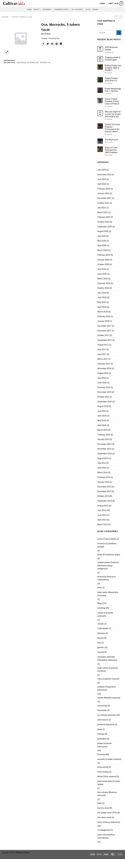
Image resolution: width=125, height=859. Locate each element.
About (36, 9)
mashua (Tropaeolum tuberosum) (106, 688)
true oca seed (103, 808)
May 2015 (101, 420)
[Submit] (118, 32)
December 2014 (104, 444)
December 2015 (104, 392)
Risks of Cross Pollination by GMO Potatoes (111, 150)
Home (29, 9)
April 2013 (101, 520)
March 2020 (102, 250)
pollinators (101, 739)
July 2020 (101, 236)
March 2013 (102, 524)
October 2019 (103, 264)
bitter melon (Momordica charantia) (107, 594)
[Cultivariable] (14, 3)
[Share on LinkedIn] (61, 44)
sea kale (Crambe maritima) (109, 759)
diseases (101, 633)
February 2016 (103, 387)
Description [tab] (9, 62)
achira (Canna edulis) (106, 539)
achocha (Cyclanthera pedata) (106, 545)
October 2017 (103, 335)
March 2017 (102, 359)
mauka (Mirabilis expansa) (108, 698)
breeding (101, 608)
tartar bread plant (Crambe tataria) (108, 782)
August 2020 (102, 231)
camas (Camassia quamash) (105, 614)
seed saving (102, 767)
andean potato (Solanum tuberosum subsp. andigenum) (108, 565)
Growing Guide (61, 9)
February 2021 (103, 217)
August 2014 (102, 458)
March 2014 (102, 472)
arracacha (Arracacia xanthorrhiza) (106, 578)
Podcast (100, 734)
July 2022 (101, 179)
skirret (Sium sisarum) (106, 776)
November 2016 (104, 368)
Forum (95, 9)
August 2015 (102, 406)
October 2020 (103, 222)
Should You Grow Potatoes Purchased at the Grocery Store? (112, 128)
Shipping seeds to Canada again (112, 58)
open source (102, 720)
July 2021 (101, 208)
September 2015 (104, 402)
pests (99, 729)
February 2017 (103, 364)
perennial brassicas (105, 724)
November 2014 (104, 449)
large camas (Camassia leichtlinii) (107, 669)
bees (99, 587)
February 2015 (103, 435)
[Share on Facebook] (43, 44)
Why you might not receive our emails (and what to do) (113, 114)
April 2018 (101, 307)
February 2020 (103, 255)
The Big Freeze (111, 140)
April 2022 (101, 184)
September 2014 (104, 454)
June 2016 (102, 383)
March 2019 (102, 279)
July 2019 (101, 269)
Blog (88, 9)
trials (99, 803)
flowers (100, 638)
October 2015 (103, 397)
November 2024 (104, 175)
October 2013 (103, 496)
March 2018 (102, 312)
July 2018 (101, 293)
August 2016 (102, 373)
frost (99, 643)
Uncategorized (103, 830)
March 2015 (102, 430)
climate (100, 624)
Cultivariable (102, 628)
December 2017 (104, 326)
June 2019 (102, 274)
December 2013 (104, 487)
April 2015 (101, 425)
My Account (77, 9)
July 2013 (101, 510)
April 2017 (101, 354)
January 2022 (103, 193)
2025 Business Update (111, 48)
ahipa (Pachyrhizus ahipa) (108, 555)
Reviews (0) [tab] (45, 62)
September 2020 (104, 227)
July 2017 (101, 350)
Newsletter (102, 710)
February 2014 (103, 477)
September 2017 (104, 340)
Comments (108, 73)
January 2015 (103, 439)
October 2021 (103, 203)
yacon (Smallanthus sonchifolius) (106, 836)
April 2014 (101, 468)
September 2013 (104, 501)
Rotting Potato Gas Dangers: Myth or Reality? (113, 67)
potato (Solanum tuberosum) (104, 745)
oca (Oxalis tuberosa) (106, 715)
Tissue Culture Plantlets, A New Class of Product (112, 101)
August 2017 (102, 345)
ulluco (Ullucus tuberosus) (108, 822)
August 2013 (102, 506)
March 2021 (102, 212)
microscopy (102, 706)
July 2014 (101, 463)
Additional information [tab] (27, 62)
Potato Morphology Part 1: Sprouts (113, 90)
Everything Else (22, 17)
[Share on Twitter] (48, 44)
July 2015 (101, 411)
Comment (108, 93)
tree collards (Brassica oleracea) (107, 794)
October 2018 (103, 288)
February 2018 (103, 316)
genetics (101, 647)
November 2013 (104, 491)
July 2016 (101, 378)
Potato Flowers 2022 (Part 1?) (111, 79)
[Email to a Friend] (52, 44)
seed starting (103, 772)
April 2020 (101, 245)
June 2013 (102, 515)
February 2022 (103, 189)
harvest (100, 652)
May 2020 (101, 241)
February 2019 (103, 283)
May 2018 (101, 302)
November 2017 (104, 331)
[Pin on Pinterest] (57, 44)
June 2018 (102, 297)
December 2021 (104, 198)
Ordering (46, 9)
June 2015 (102, 416)
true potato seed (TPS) (107, 813)
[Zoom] (7, 52)
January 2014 (103, 482)
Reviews (101, 754)
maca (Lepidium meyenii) (108, 679)
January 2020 (103, 260)
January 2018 (103, 321)
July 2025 (101, 170)
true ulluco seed (104, 817)
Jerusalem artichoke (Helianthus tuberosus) (107, 658)
